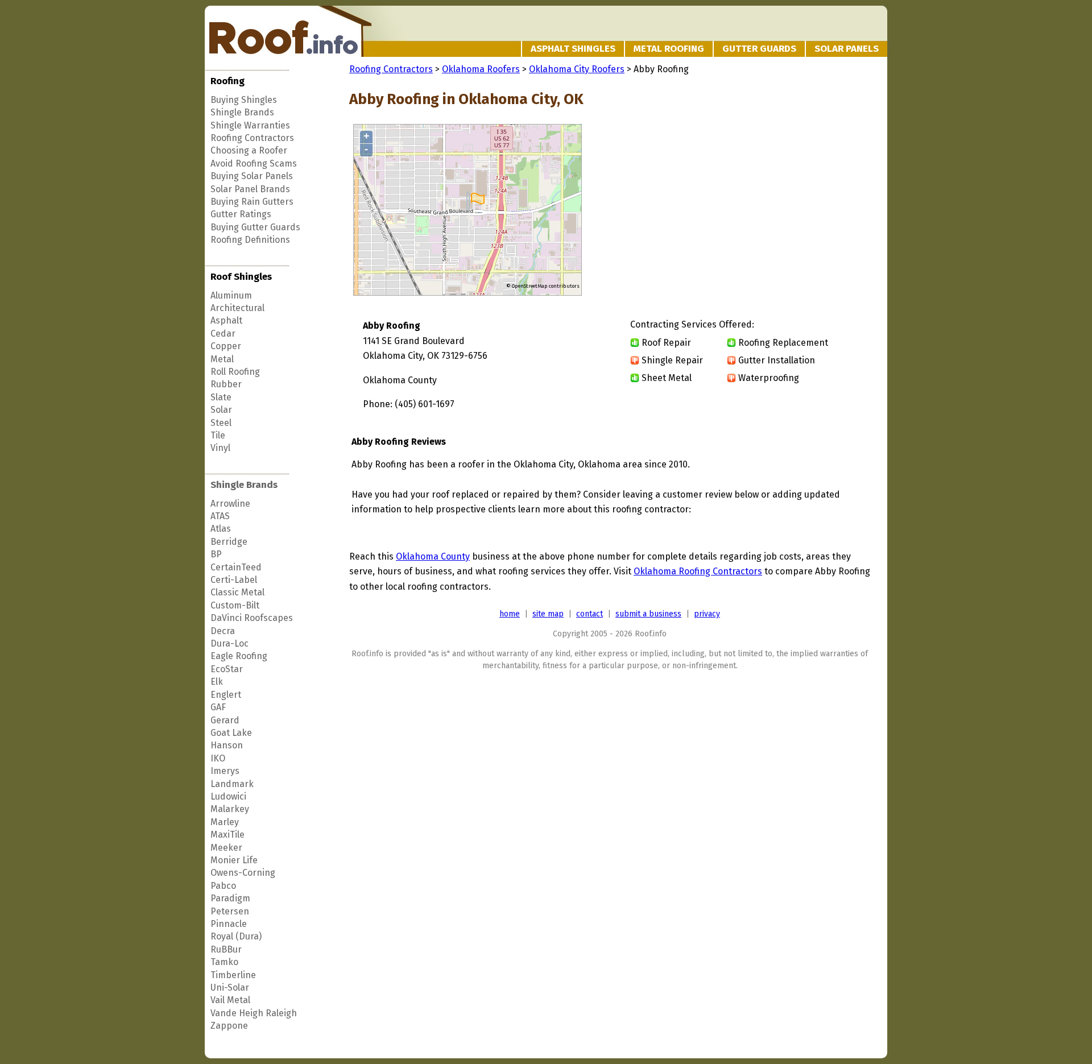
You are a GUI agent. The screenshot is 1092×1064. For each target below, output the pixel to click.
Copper (225, 346)
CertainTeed (236, 567)
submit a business (648, 614)
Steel (220, 422)
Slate (220, 397)
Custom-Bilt (234, 605)
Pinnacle (228, 923)
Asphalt (226, 320)
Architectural (237, 308)
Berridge (228, 541)
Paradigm (230, 898)
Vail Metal (230, 1000)
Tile (217, 435)
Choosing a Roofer (248, 150)
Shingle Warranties (250, 125)
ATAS (220, 516)
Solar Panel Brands (250, 189)
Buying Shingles (243, 99)
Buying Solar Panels (251, 176)
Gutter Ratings (240, 214)
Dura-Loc (229, 643)
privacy (707, 614)
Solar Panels (846, 49)
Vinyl (220, 447)
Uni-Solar (229, 987)
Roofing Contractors (252, 138)
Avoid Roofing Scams (253, 163)
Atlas (220, 528)
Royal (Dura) (236, 936)
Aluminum (231, 295)
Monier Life (234, 860)
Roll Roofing (235, 371)
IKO (217, 758)
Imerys (224, 770)
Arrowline (230, 503)
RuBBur (226, 949)
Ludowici (228, 796)
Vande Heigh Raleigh (253, 1013)
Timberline (233, 975)
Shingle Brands (242, 112)
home (509, 614)
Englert (225, 694)
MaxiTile (227, 834)
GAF (218, 707)
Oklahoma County (433, 556)
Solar (221, 409)
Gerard (224, 720)
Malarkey (229, 809)
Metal (222, 359)
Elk (216, 681)
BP (216, 554)
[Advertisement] (774, 210)
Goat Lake (231, 732)
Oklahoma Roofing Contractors (698, 571)
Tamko (224, 962)
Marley (224, 822)
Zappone (229, 1025)
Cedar (222, 333)
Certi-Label (233, 579)
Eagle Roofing (238, 656)
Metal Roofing (669, 49)
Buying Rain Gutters (251, 201)
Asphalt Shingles (573, 49)
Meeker (226, 847)
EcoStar (226, 669)
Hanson (226, 745)
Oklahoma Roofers (481, 69)
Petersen (229, 911)
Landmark (232, 784)
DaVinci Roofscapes (251, 617)
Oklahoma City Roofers (576, 69)
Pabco (223, 885)
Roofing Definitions (250, 239)
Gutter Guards (759, 49)
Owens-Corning (242, 872)
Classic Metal (237, 592)
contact (589, 614)
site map (548, 614)
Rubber (226, 384)
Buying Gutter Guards (255, 227)
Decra (222, 631)
